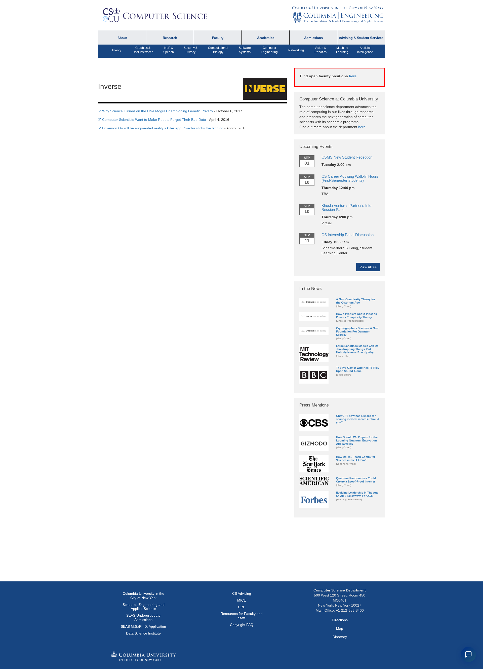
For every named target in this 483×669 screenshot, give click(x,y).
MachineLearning (342, 50)
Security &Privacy (190, 50)
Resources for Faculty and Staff (242, 616)
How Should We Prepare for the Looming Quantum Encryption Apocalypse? (357, 440)
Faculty (217, 38)
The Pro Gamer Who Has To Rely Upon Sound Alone (357, 369)
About (122, 38)
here (352, 76)
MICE (241, 600)
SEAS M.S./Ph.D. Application (143, 626)
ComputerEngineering (269, 50)
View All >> (368, 267)
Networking (296, 50)
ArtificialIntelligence (365, 50)
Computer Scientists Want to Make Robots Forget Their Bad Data (154, 120)
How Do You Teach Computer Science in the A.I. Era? (355, 458)
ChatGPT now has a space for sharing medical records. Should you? (357, 419)
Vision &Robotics (320, 50)
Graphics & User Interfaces (143, 50)
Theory (116, 50)
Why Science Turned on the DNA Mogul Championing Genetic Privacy (157, 111)
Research (170, 38)
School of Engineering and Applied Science (144, 607)
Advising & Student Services (361, 38)
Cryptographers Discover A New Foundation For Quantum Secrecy (357, 331)
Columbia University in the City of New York (338, 8)
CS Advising (241, 593)
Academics (265, 38)
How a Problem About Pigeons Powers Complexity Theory (356, 315)
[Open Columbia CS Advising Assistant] (468, 654)
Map (339, 628)
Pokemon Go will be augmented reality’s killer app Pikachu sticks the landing (162, 128)
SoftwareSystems (245, 50)
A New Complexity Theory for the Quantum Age (355, 301)
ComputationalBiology (218, 50)
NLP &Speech (168, 50)
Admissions (313, 38)
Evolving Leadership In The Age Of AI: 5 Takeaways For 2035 (357, 494)
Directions (340, 620)
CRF (241, 607)
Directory (340, 637)
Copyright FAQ (241, 625)
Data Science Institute (143, 633)
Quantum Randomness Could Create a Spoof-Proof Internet (356, 480)
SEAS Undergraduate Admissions (143, 617)
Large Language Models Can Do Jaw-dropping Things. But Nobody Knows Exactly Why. (357, 349)
